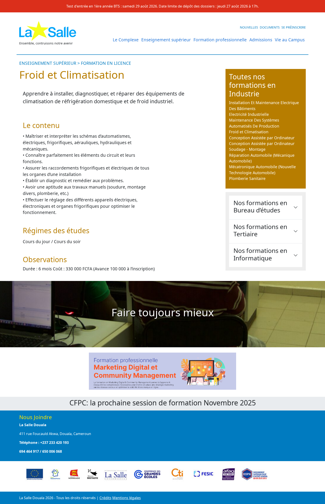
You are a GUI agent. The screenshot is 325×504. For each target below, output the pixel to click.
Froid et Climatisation (248, 131)
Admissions (260, 40)
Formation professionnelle (220, 40)
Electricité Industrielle (249, 114)
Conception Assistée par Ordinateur (261, 137)
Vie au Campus (290, 40)
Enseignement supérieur (166, 40)
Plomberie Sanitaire (247, 178)
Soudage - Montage (247, 149)
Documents (270, 27)
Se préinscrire (293, 27)
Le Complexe (126, 40)
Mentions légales (126, 497)
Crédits (105, 497)
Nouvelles (249, 27)
